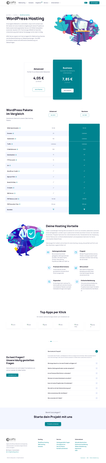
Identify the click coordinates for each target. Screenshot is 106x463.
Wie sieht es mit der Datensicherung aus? (59, 388)
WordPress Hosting (43, 442)
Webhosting (21, 3)
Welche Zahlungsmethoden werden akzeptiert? (61, 368)
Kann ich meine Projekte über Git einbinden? (60, 383)
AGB (76, 450)
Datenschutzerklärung (81, 444)
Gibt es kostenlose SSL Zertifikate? (57, 393)
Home (9, 15)
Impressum (78, 448)
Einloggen (95, 2)
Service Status (61, 446)
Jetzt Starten (38, 89)
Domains (31, 3)
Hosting (15, 15)
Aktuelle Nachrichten (81, 442)
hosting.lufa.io (12, 3)
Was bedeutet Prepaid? (54, 351)
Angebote (38, 3)
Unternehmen (55, 3)
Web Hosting (41, 444)
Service (46, 3)
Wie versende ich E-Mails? (55, 398)
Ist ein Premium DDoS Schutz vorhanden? (59, 373)
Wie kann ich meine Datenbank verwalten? (59, 378)
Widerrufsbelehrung (80, 446)
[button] (53, 115)
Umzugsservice (61, 444)
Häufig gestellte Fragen (63, 442)
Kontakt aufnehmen (62, 448)
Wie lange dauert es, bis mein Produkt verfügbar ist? (62, 363)
